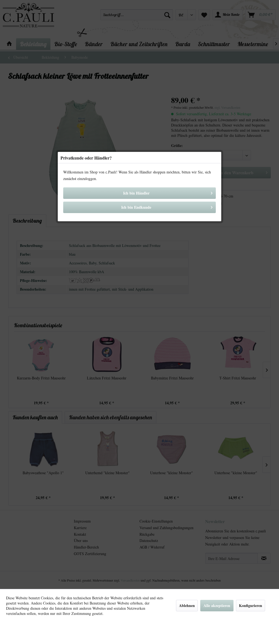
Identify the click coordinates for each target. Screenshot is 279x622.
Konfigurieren (250, 605)
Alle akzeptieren (217, 605)
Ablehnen (187, 605)
